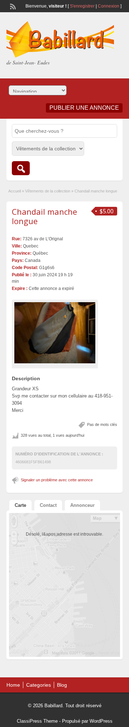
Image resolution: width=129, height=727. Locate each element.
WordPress (101, 721)
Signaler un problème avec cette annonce (57, 480)
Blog (62, 685)
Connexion (109, 6)
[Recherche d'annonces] (21, 168)
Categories (38, 685)
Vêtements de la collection (47, 191)
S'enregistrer (82, 6)
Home (13, 685)
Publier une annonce (84, 108)
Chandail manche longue (44, 216)
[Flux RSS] (12, 6)
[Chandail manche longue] (54, 332)
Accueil (14, 191)
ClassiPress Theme (37, 721)
